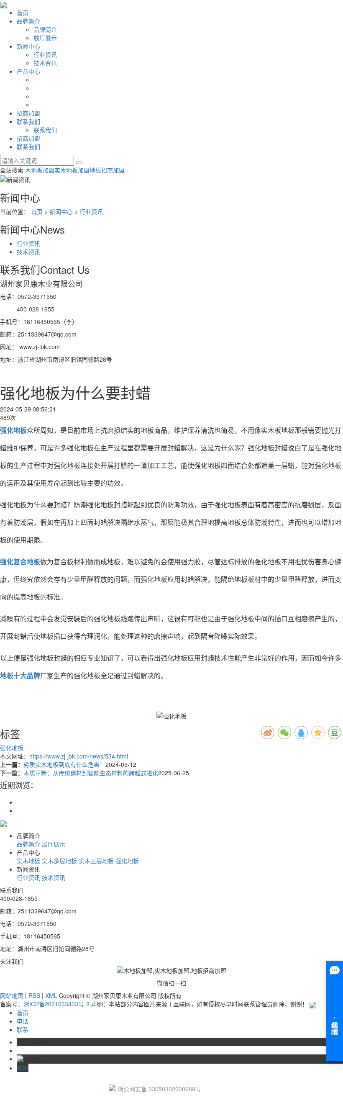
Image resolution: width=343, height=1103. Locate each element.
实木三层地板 (96, 860)
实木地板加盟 (72, 170)
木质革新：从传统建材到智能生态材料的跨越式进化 (90, 773)
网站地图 (11, 995)
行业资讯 (45, 54)
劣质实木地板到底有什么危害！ (64, 764)
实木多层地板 (59, 860)
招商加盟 (28, 113)
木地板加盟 (39, 170)
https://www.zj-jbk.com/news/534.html (78, 756)
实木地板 (28, 860)
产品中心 (28, 71)
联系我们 (28, 121)
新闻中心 (28, 46)
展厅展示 (45, 37)
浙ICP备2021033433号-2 (56, 1004)
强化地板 (11, 747)
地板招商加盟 (107, 170)
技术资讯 (45, 63)
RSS (34, 995)
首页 (22, 12)
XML (51, 995)
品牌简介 (28, 21)
